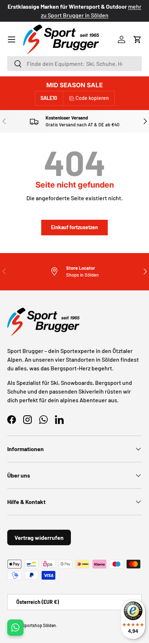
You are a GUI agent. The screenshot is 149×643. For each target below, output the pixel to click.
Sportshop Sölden (39, 625)
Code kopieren (92, 98)
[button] (137, 39)
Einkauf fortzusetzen (74, 227)
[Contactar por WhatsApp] (15, 627)
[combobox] (74, 63)
